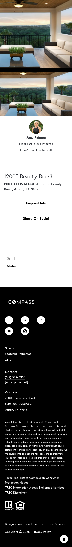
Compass (21, 426)
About (9, 360)
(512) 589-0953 (43, 144)
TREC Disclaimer (16, 492)
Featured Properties (18, 354)
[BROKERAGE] (25, 331)
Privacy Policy (41, 532)
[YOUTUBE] (9, 331)
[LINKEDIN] (41, 320)
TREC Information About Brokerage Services (34, 487)
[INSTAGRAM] (25, 320)
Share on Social (36, 218)
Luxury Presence (55, 524)
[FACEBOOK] (9, 320)
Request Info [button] (36, 203)
